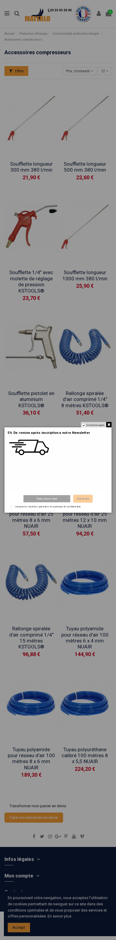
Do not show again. (96, 425)
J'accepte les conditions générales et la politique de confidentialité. (48, 507)
